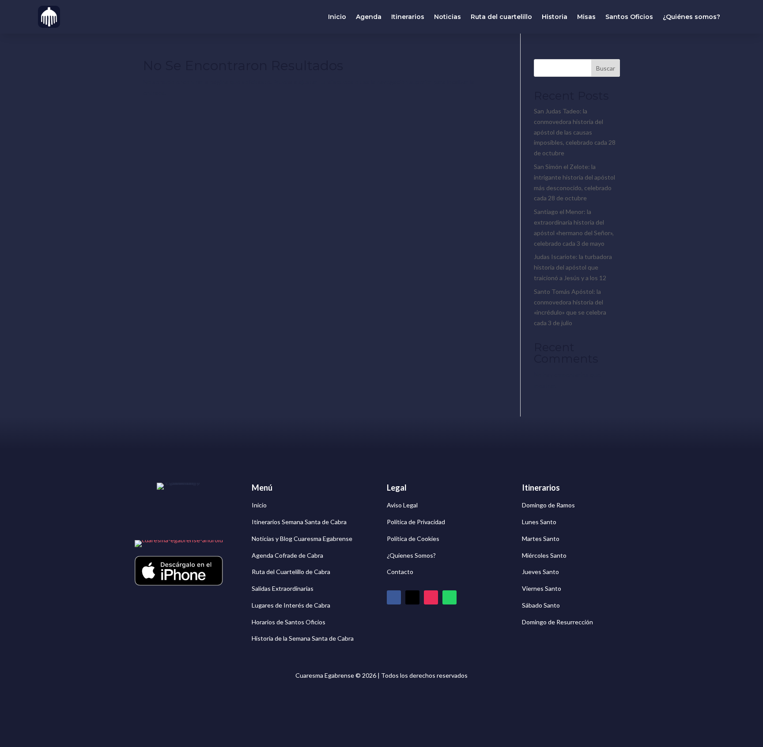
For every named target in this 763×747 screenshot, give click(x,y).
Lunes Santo (539, 522)
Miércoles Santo (544, 555)
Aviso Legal (402, 505)
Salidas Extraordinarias (283, 588)
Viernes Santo (541, 588)
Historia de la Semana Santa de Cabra (303, 638)
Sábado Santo (541, 605)
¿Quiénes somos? (691, 17)
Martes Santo (540, 538)
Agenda (369, 17)
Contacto (400, 571)
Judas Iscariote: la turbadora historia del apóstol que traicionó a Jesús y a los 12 (573, 267)
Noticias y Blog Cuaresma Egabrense (302, 538)
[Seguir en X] (412, 597)
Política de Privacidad (416, 522)
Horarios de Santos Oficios (288, 622)
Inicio (337, 17)
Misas (586, 17)
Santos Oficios (629, 17)
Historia (554, 17)
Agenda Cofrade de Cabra (287, 555)
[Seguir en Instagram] (431, 597)
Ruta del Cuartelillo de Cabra (291, 571)
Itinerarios (407, 17)
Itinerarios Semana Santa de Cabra (299, 522)
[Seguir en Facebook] (394, 597)
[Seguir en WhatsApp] (449, 597)
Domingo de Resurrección (557, 622)
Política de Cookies (413, 538)
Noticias (447, 17)
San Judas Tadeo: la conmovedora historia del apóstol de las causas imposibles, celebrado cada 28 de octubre (575, 132)
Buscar (605, 68)
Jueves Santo (540, 571)
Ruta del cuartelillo (501, 17)
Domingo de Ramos (548, 505)
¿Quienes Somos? (411, 555)
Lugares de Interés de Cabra (291, 605)
